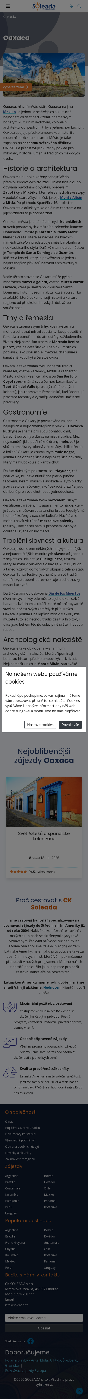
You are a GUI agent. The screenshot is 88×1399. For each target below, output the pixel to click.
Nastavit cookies (40, 724)
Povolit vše (70, 724)
